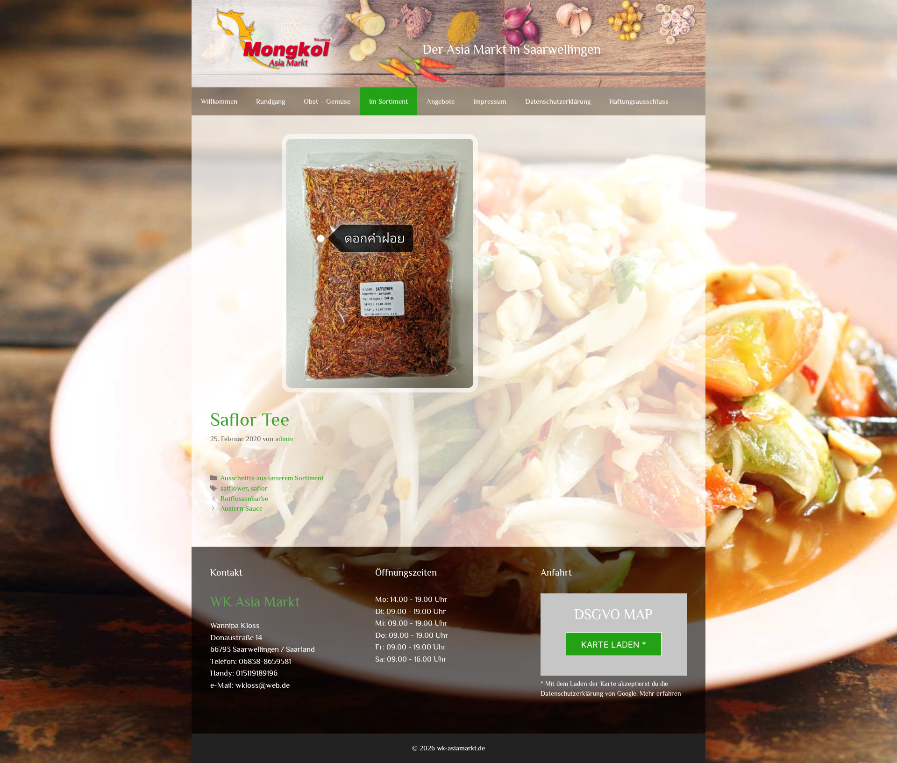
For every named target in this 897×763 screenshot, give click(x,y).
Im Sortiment (388, 101)
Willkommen (219, 101)
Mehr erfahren (660, 693)
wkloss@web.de (262, 685)
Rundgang (270, 101)
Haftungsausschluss (639, 101)
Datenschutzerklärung (558, 101)
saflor (259, 488)
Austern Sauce (242, 508)
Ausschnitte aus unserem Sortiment (272, 478)
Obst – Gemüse (327, 101)
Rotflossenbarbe (244, 498)
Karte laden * (613, 644)
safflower (234, 488)
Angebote (441, 101)
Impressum (489, 101)
